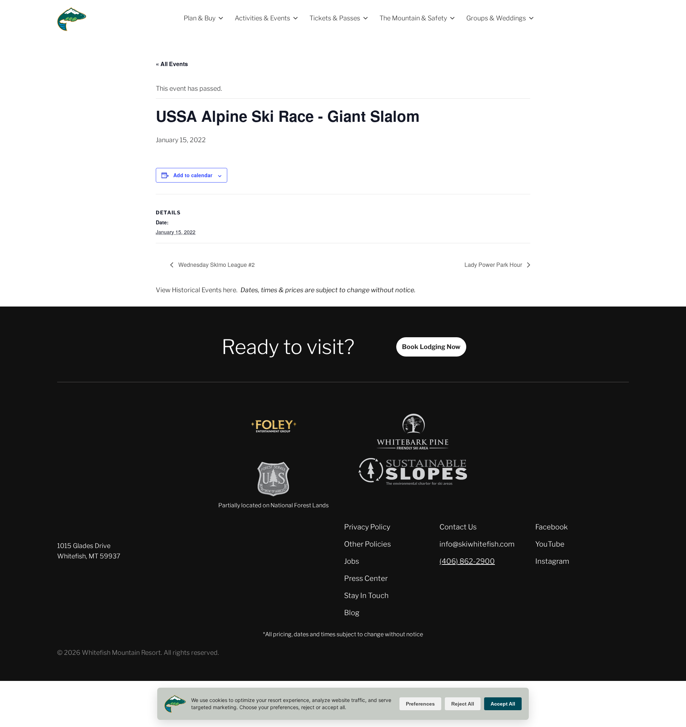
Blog (351, 612)
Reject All (462, 704)
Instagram (552, 561)
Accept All (503, 704)
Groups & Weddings (496, 18)
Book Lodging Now (431, 346)
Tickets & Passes (334, 18)
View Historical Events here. (197, 290)
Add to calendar (192, 175)
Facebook (551, 527)
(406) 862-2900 (467, 561)
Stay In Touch (366, 595)
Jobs (351, 561)
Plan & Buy (199, 18)
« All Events (172, 64)
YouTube (550, 544)
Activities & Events (262, 18)
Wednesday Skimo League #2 (216, 264)
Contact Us (458, 527)
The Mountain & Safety (413, 18)
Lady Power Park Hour (493, 264)
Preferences (420, 704)
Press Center (366, 578)
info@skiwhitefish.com (476, 544)
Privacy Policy (367, 527)
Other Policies (367, 544)
